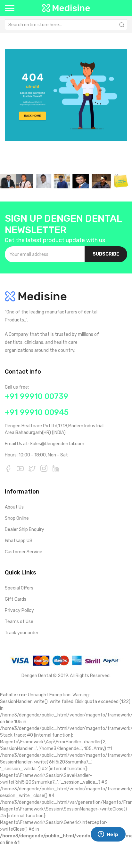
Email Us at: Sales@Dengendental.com (44, 444)
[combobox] (66, 24)
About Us (14, 507)
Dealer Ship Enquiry (24, 529)
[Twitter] (32, 468)
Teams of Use (19, 621)
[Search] (121, 24)
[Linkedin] (55, 468)
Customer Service (23, 552)
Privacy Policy (19, 610)
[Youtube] (20, 468)
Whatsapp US (18, 540)
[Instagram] (43, 468)
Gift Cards (15, 599)
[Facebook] (8, 468)
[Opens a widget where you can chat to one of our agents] (108, 835)
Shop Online (17, 518)
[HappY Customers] (66, 181)
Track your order (21, 633)
